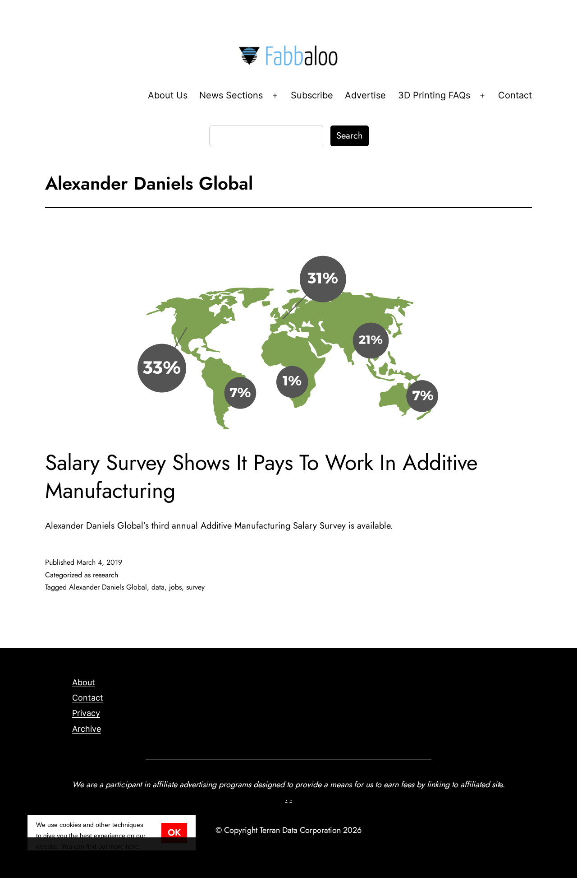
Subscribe (312, 95)
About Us (168, 95)
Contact (515, 95)
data (158, 587)
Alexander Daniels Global (108, 587)
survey (195, 587)
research (105, 575)
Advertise (365, 95)
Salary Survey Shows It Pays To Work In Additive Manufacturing (261, 476)
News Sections (231, 95)
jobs (175, 587)
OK (174, 832)
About (83, 682)
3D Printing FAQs (434, 95)
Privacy (86, 713)
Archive (86, 729)
